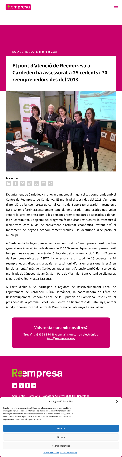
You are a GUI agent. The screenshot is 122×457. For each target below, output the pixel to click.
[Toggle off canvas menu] (76, 6)
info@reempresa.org (61, 338)
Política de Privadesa (68, 452)
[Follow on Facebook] (27, 385)
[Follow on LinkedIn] (14, 385)
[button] (117, 401)
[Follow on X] (21, 385)
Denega (61, 436)
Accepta (61, 428)
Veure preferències (61, 445)
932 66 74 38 (46, 334)
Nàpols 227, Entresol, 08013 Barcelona (65, 396)
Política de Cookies (51, 452)
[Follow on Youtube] (33, 385)
